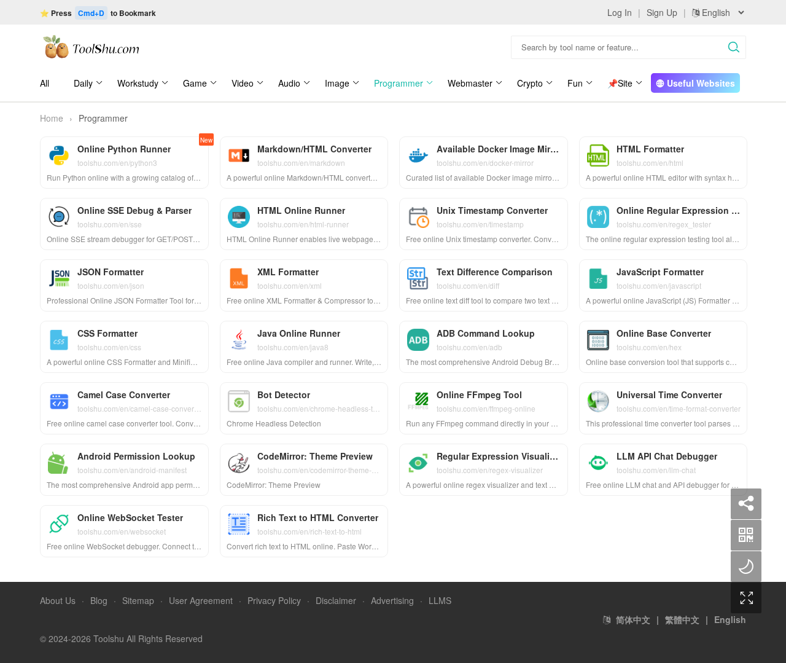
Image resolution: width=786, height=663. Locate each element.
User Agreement (201, 600)
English (730, 619)
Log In (619, 12)
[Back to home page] (90, 46)
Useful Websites (699, 83)
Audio (289, 83)
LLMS (440, 600)
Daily (83, 83)
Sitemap (138, 600)
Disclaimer (336, 600)
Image (337, 83)
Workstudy (137, 83)
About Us (58, 600)
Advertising (392, 600)
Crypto (530, 83)
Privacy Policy (274, 600)
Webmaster (470, 83)
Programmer (398, 83)
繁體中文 (682, 619)
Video (243, 83)
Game (195, 83)
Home (51, 118)
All (44, 83)
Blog (98, 600)
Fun (575, 83)
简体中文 (633, 619)
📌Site (619, 83)
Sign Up (662, 12)
